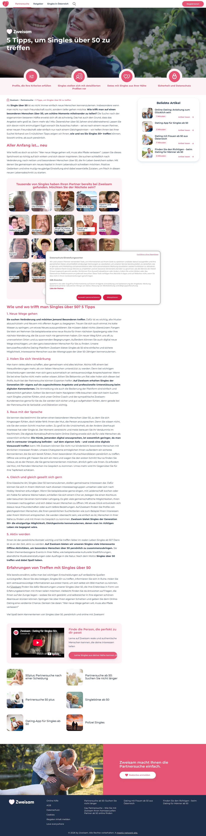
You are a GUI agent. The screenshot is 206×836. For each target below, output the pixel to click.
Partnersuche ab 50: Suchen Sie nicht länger (101, 677)
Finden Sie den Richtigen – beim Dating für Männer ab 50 (173, 150)
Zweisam (14, 100)
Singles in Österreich (58, 4)
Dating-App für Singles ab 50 (43, 722)
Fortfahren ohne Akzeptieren (147, 254)
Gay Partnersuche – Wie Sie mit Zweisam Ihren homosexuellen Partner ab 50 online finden (100, 810)
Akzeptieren (112, 297)
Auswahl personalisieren (89, 297)
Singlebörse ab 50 (97, 699)
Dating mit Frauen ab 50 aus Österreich (171, 137)
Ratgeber (38, 4)
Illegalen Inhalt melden (58, 819)
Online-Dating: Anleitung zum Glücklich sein (172, 111)
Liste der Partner (57, 288)
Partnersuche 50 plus (40, 699)
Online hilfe (52, 800)
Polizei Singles (94, 722)
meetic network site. (127, 833)
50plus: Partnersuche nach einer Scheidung (44, 677)
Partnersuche (22, 4)
